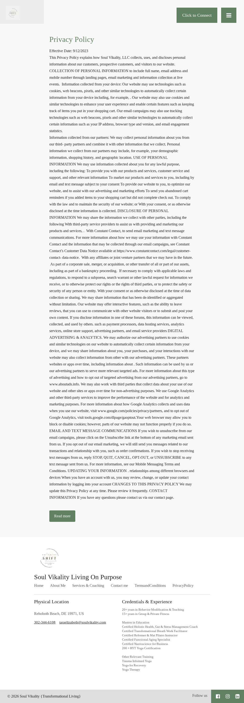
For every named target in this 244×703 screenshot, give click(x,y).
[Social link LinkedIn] (237, 696)
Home (38, 585)
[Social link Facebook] (218, 696)
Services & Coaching (88, 585)
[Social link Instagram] (228, 696)
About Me (58, 585)
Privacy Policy (71, 39)
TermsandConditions (150, 585)
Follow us (199, 695)
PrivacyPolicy (183, 585)
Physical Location (51, 601)
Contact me (119, 585)
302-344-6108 (45, 622)
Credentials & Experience (147, 601)
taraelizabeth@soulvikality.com (82, 622)
